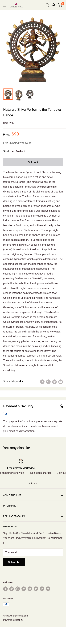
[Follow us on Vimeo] (36, 588)
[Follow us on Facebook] (5, 588)
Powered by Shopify (13, 620)
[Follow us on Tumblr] (48, 588)
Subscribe (14, 562)
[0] (60, 5)
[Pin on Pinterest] (48, 381)
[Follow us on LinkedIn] (42, 588)
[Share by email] (60, 381)
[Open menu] (4, 5)
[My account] (53, 5)
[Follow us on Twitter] (11, 588)
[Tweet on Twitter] (54, 381)
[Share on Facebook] (42, 381)
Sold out (33, 162)
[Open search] (47, 5)
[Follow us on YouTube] (30, 588)
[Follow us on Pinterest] (23, 588)
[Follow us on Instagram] (17, 588)
